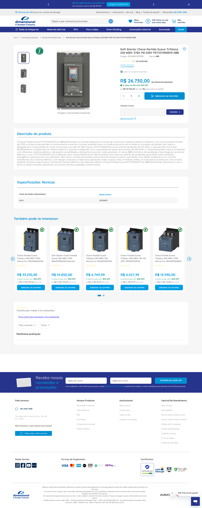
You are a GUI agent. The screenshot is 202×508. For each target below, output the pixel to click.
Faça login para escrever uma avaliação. (39, 316)
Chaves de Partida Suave (51, 38)
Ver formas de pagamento (162, 82)
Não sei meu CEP (126, 119)
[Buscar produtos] (111, 21)
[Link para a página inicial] (16, 37)
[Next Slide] (153, 4)
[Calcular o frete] (175, 112)
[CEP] (152, 110)
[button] (99, 295)
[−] (123, 96)
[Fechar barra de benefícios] (188, 4)
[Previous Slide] (48, 4)
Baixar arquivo (105, 194)
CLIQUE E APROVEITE (118, 4)
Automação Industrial (30, 38)
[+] (139, 96)
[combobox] (82, 21)
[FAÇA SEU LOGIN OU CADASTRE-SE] (157, 21)
